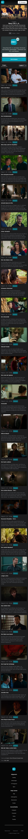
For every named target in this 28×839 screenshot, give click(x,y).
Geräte (14, 803)
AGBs (22, 830)
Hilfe (14, 793)
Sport (14, 786)
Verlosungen (14, 780)
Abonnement (14, 800)
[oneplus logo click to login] (2, 2)
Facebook (14, 813)
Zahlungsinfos (14, 796)
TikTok (14, 816)
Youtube (14, 819)
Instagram (14, 810)
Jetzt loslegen (14, 59)
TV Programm (14, 783)
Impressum (15, 830)
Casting (14, 777)
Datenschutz (7, 830)
